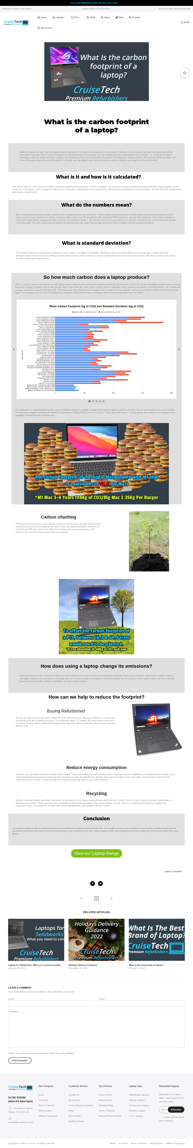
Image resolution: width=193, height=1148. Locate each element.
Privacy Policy (105, 1095)
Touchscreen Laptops (139, 1105)
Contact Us (74, 1095)
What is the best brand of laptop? (146, 965)
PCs (77, 17)
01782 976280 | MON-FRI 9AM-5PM (176, 9)
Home (44, 17)
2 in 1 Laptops (135, 1116)
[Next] (182, 944)
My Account (46, 28)
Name (11, 999)
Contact (136, 17)
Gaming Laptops (137, 1100)
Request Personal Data (110, 1116)
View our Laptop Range (96, 853)
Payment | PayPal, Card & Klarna (18, 9)
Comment (13, 1011)
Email (102, 999)
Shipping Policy (106, 1105)
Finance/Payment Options (81, 1105)
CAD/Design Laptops (139, 1095)
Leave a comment (173, 871)
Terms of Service (46, 1105)
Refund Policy (105, 1100)
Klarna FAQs (75, 1116)
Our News (43, 1100)
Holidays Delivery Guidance (83, 965)
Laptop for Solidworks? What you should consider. (34, 965)
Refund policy (44, 1110)
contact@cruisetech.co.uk (20, 1122)
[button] (184, 73)
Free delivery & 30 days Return (97, 9)
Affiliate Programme (47, 1116)
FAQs (92, 17)
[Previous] (11, 944)
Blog (121, 17)
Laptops (60, 17)
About (107, 17)
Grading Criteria (76, 1121)
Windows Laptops (137, 1110)
